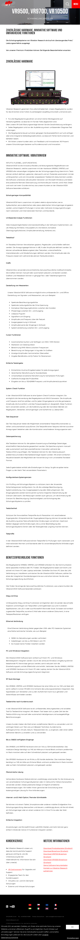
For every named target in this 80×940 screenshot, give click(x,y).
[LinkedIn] (7, 906)
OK (72, 927)
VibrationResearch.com (12, 920)
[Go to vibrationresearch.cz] (40, 905)
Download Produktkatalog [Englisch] (57, 848)
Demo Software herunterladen (55, 865)
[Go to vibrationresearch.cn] (31, 905)
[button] (67, 4)
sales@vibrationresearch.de (56, 916)
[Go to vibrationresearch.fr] (57, 905)
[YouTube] (12, 906)
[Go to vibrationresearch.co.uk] (48, 908)
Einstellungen (73, 938)
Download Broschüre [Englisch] (55, 851)
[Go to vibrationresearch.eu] (48, 905)
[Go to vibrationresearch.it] (40, 908)
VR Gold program (15, 869)
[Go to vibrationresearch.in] (31, 908)
